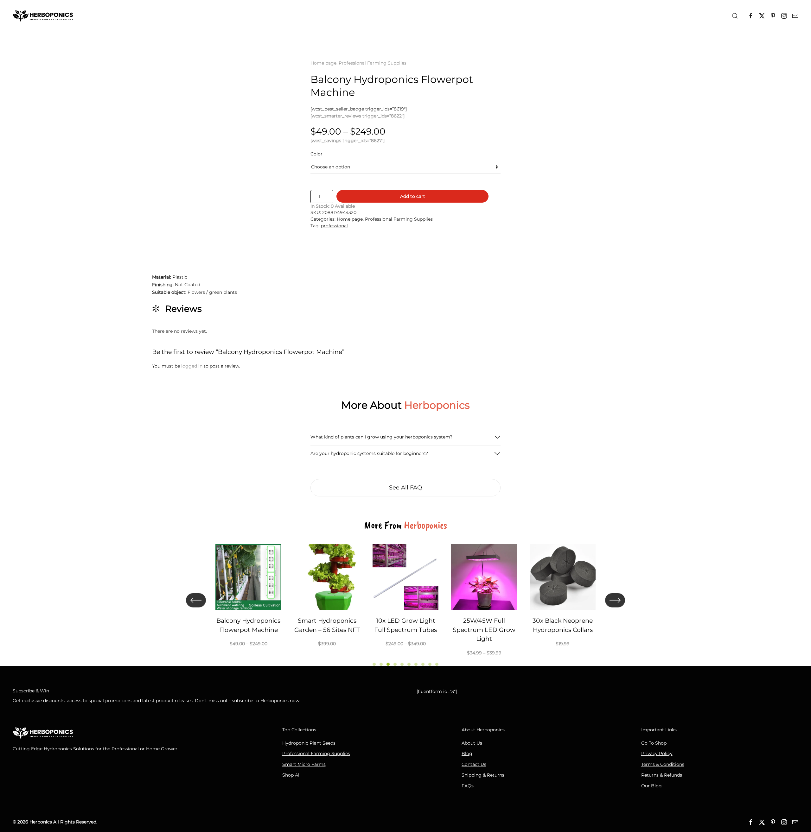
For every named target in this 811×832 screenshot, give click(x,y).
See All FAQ (405, 487)
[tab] (374, 664)
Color (316, 154)
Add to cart (412, 196)
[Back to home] (43, 16)
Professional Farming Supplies (372, 63)
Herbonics (40, 822)
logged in (191, 366)
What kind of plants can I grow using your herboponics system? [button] (381, 437)
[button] (735, 16)
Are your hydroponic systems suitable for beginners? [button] (369, 453)
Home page (323, 63)
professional (334, 226)
